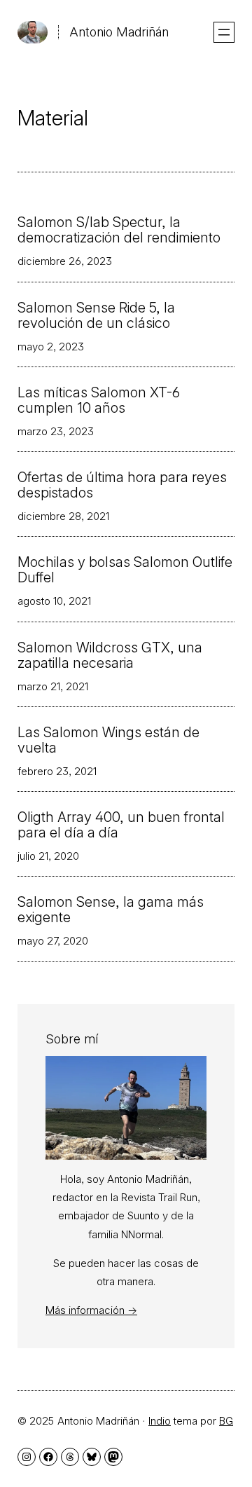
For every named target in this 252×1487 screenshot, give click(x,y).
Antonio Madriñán (119, 32)
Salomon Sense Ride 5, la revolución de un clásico (96, 315)
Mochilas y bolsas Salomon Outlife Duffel (125, 569)
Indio (159, 1420)
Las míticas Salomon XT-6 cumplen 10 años (99, 400)
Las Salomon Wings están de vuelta (109, 740)
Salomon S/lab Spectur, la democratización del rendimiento (119, 229)
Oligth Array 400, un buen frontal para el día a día (121, 824)
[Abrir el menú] (224, 32)
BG (226, 1420)
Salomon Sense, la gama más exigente (111, 909)
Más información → (91, 1310)
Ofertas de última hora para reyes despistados (122, 485)
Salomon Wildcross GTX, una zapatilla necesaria (110, 655)
